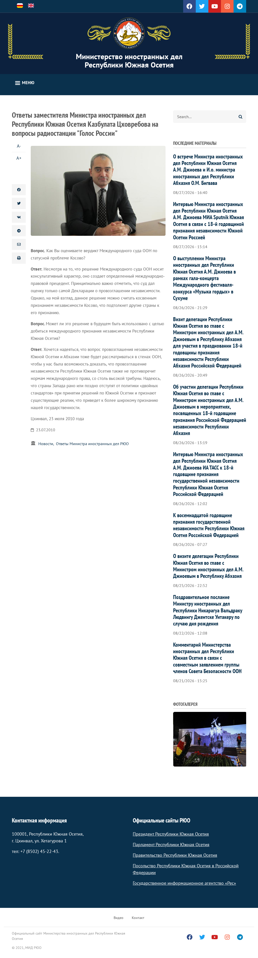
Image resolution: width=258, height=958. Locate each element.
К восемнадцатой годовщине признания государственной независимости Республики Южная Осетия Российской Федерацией (208, 525)
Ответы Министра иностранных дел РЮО (92, 443)
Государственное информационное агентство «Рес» (184, 883)
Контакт (138, 917)
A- (19, 146)
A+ (18, 158)
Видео (118, 917)
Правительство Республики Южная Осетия (175, 855)
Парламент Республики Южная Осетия (171, 844)
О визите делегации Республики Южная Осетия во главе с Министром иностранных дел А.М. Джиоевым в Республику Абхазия (208, 565)
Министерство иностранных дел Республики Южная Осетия (129, 60)
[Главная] (129, 33)
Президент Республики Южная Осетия (171, 834)
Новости (45, 443)
